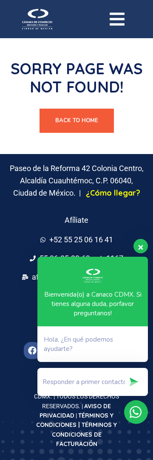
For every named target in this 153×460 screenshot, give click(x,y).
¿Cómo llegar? (113, 193)
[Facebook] (32, 350)
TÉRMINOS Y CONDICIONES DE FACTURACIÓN (84, 434)
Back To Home (76, 120)
